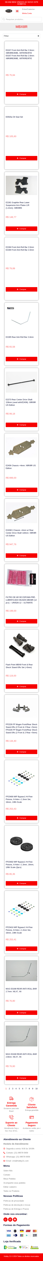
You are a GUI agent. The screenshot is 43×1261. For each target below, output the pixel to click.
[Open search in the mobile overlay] (21, 19)
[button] (17, 11)
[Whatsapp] (5, 1219)
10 (36, 1089)
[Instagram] (10, 1219)
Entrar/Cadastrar (28, 9)
